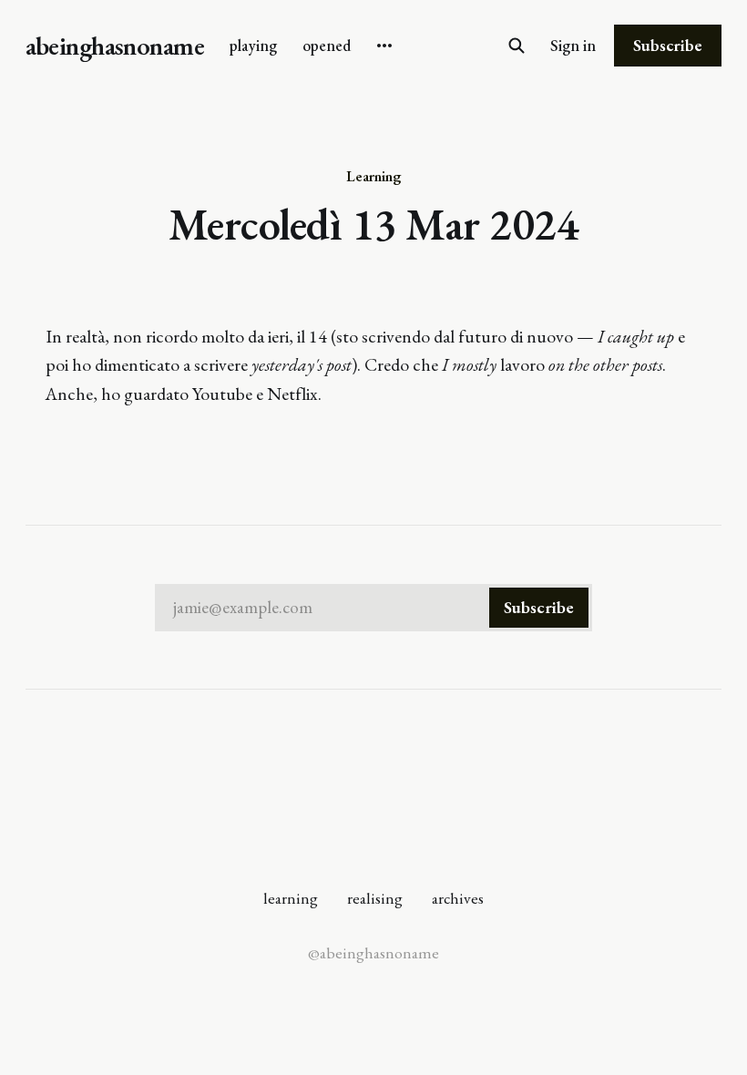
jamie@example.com (373, 607)
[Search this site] (516, 45)
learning (290, 897)
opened (326, 45)
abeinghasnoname (115, 46)
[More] (384, 45)
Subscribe (667, 45)
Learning (373, 176)
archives (458, 897)
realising (375, 897)
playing (253, 45)
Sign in (573, 45)
